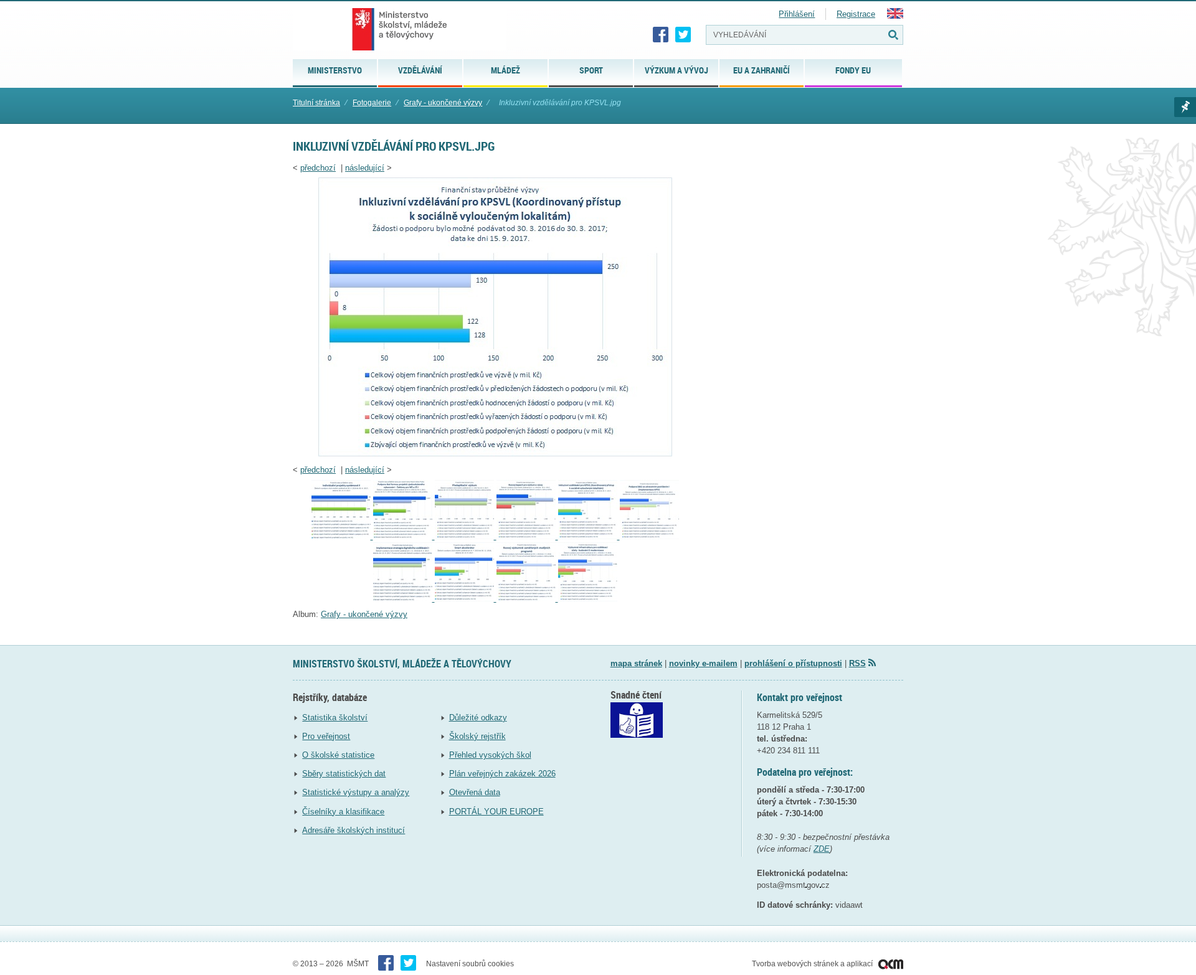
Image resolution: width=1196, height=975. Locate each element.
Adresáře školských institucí (353, 830)
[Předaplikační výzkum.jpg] (465, 536)
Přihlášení (797, 14)
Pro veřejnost (326, 736)
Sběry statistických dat (344, 773)
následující (364, 167)
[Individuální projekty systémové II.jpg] (342, 536)
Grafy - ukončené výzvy (443, 102)
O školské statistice (338, 755)
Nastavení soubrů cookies (470, 964)
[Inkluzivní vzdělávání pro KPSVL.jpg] (495, 453)
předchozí (318, 167)
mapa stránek (636, 663)
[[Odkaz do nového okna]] (636, 735)
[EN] (895, 16)
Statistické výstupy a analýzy (355, 792)
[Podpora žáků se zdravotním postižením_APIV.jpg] (649, 536)
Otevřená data (474, 792)
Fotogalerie (372, 102)
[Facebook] (661, 35)
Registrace (856, 14)
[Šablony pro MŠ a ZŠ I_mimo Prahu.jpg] (404, 536)
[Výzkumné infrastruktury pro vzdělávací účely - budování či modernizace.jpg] (587, 598)
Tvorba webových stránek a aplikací (813, 964)
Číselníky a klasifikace (343, 811)
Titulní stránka (316, 102)
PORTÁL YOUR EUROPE (496, 811)
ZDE (822, 849)
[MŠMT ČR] (399, 29)
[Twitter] (683, 35)
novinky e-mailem (703, 663)
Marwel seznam (1185, 107)
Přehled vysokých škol (490, 755)
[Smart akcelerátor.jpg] (465, 598)
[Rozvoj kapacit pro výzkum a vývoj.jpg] (527, 536)
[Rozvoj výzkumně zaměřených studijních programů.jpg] (527, 598)
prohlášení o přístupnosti (793, 663)
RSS (857, 663)
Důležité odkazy (478, 717)
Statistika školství (335, 717)
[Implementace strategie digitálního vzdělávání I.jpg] (404, 598)
